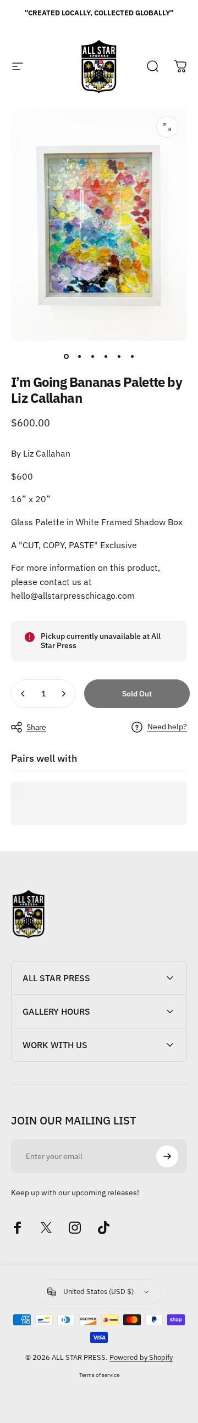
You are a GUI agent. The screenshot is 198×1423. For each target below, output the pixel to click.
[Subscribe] (167, 1156)
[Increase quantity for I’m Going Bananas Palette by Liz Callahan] (63, 693)
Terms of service (99, 1375)
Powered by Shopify (141, 1357)
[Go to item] (66, 356)
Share (36, 727)
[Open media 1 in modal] (167, 127)
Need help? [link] (167, 727)
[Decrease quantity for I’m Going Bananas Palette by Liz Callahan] (23, 693)
